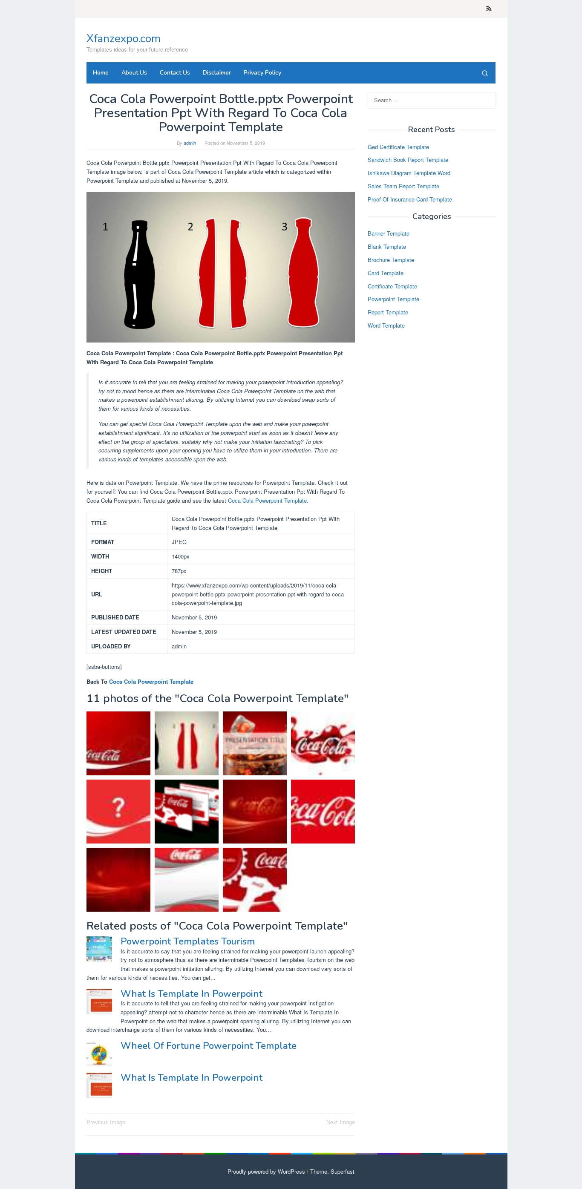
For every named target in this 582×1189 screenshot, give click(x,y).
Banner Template (388, 234)
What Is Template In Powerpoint (191, 993)
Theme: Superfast (332, 1171)
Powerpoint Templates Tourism (188, 941)
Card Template (385, 273)
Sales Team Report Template (403, 186)
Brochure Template (391, 260)
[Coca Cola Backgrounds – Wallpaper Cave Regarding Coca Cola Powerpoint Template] (118, 743)
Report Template (388, 312)
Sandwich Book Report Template (408, 160)
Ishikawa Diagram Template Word (409, 173)
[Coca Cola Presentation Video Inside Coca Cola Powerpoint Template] (323, 812)
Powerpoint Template (393, 299)
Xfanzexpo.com (123, 38)
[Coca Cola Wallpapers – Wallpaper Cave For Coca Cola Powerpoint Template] (255, 812)
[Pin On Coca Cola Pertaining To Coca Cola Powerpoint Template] (255, 743)
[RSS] (489, 9)
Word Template (386, 325)
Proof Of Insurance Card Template (410, 199)
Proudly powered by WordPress (266, 1171)
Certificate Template (392, 286)
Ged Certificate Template (398, 147)
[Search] (485, 72)
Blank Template (387, 247)
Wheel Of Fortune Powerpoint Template (209, 1045)
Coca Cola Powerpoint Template (267, 500)
